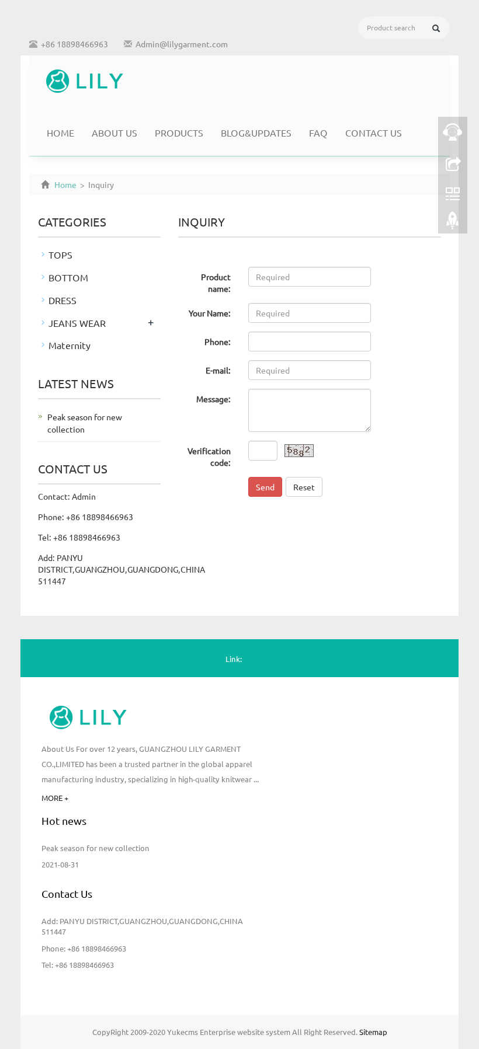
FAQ (318, 132)
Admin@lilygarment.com (182, 44)
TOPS (60, 254)
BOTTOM (68, 277)
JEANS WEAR (77, 323)
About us (114, 132)
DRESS (62, 300)
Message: (213, 398)
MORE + (54, 798)
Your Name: (210, 313)
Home (60, 132)
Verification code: (209, 456)
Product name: (216, 282)
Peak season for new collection (95, 848)
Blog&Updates (256, 132)
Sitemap (373, 1032)
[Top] (452, 223)
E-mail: (218, 370)
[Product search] (436, 28)
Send (265, 487)
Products (179, 132)
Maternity (69, 345)
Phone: (217, 341)
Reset (304, 487)
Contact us (373, 132)
